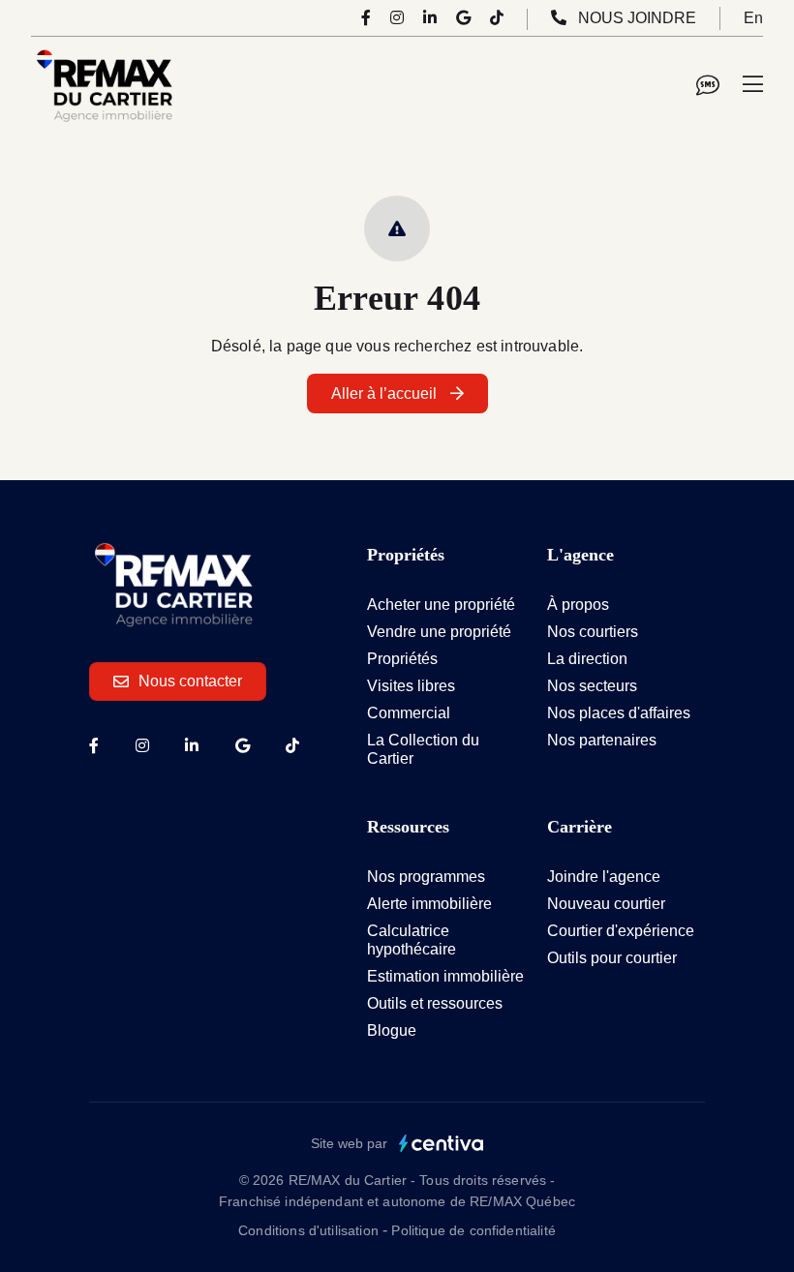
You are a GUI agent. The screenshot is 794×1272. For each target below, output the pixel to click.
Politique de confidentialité (473, 1230)
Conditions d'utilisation (310, 1230)
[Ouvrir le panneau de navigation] (753, 85)
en (753, 18)
